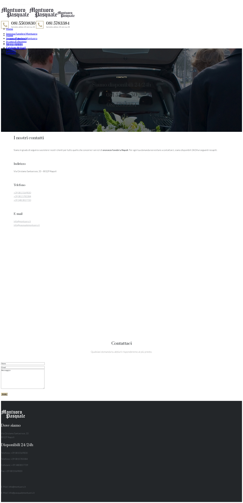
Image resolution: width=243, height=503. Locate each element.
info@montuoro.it (22, 221)
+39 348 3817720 (22, 200)
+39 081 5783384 (22, 196)
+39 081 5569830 (22, 192)
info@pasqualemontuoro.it (27, 225)
